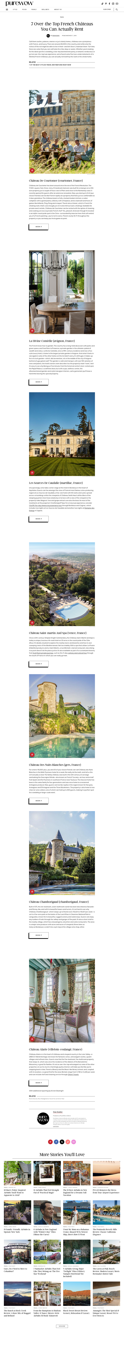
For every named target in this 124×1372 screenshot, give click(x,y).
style (15, 9)
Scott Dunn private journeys (43, 653)
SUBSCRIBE (107, 9)
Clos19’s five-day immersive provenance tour (45, 505)
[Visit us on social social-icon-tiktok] (102, 4)
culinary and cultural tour (77, 653)
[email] (3, 46)
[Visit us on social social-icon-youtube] (117, 3)
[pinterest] (3, 25)
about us (58, 9)
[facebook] (3, 30)
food (24, 9)
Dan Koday (56, 35)
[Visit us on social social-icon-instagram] (113, 3)
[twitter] (3, 35)
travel (62, 17)
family (34, 9)
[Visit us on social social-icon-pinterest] (106, 4)
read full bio (56, 1126)
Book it (39, 226)
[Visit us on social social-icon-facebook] (109, 4)
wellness (45, 9)
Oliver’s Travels (73, 1074)
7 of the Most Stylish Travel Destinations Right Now (50, 65)
